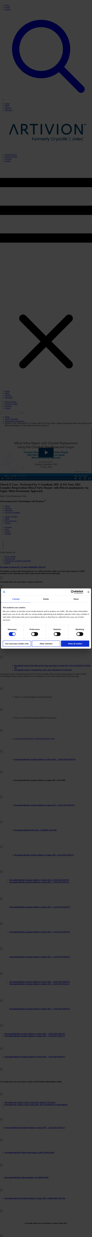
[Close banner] (88, 592)
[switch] (34, 634)
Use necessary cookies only (17, 644)
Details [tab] (46, 599)
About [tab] (76, 599)
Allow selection (46, 644)
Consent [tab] (16, 599)
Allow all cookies (75, 644)
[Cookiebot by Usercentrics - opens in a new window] (72, 592)
